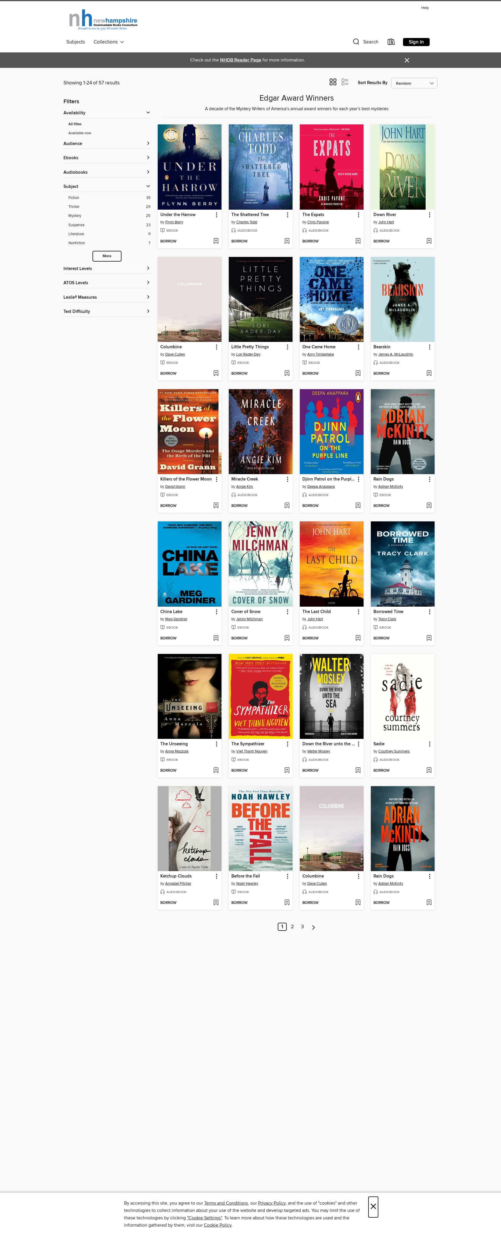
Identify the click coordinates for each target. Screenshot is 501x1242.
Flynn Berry (174, 222)
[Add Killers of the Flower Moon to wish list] (215, 506)
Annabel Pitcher (178, 883)
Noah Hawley (247, 883)
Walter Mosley (318, 751)
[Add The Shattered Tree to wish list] (287, 241)
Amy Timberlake (320, 354)
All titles (74, 124)
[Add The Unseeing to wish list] (215, 771)
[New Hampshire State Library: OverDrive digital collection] (103, 20)
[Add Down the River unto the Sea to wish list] (358, 771)
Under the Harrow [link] (177, 214)
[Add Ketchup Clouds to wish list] (215, 903)
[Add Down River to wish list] (429, 241)
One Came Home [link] (318, 347)
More (107, 256)
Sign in (416, 42)
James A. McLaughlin (395, 354)
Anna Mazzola (176, 751)
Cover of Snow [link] (245, 611)
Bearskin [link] (382, 347)
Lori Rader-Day (248, 354)
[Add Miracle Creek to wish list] (287, 506)
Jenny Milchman (249, 619)
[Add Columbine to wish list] (215, 374)
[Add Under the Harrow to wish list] (215, 241)
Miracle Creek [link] (244, 479)
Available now (79, 133)
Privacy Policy (272, 1203)
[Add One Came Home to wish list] (358, 374)
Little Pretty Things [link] (250, 347)
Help (425, 8)
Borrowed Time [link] (388, 611)
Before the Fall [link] (245, 876)
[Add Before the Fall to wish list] (287, 903)
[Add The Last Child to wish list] (358, 638)
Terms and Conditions (226, 1203)
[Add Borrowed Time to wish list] (429, 638)
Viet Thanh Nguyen (251, 751)
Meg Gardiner (176, 619)
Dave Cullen (175, 354)
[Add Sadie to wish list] (429, 771)
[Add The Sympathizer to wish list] (287, 771)
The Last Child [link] (316, 611)
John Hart (386, 222)
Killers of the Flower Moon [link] (186, 479)
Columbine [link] (171, 347)
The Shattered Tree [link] (250, 214)
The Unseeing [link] (174, 744)
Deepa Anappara (321, 486)
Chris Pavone (318, 222)
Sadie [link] (378, 744)
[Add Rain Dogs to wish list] (429, 506)
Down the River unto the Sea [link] (328, 744)
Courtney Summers (394, 751)
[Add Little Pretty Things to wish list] (287, 374)
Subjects (75, 42)
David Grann (175, 486)
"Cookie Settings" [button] (204, 1218)
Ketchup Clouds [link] (176, 876)
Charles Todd (246, 222)
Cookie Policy (217, 1225)
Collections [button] (107, 42)
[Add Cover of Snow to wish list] (287, 638)
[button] (365, 43)
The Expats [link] (313, 214)
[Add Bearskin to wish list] (429, 374)
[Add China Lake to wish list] (215, 638)
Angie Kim (244, 486)
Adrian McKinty (390, 486)
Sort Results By (373, 83)
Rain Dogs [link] (383, 479)
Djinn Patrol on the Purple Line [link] (328, 479)
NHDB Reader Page (240, 60)
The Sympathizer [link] (247, 744)
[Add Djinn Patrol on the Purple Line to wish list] (358, 506)
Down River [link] (384, 214)
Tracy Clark (387, 619)
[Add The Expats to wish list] (358, 241)
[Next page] (313, 926)
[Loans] (391, 43)
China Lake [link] (171, 611)
